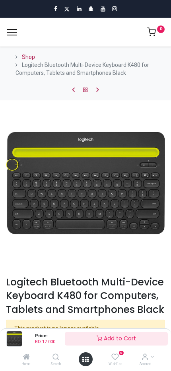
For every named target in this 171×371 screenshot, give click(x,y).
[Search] (56, 357)
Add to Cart (119, 338)
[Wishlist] (115, 357)
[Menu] (12, 32)
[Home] (26, 357)
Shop (28, 57)
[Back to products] (85, 90)
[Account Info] (145, 357)
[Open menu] (85, 359)
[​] (73, 90)
